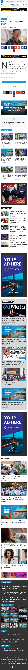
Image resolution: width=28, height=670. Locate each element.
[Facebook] (2, 47)
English (11, 636)
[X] (5, 47)
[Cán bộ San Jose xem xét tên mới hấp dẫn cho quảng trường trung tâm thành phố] (23, 625)
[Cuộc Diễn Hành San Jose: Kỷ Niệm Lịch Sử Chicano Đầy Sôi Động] (14, 615)
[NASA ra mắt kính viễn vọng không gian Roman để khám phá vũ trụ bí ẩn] (4, 244)
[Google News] (14, 86)
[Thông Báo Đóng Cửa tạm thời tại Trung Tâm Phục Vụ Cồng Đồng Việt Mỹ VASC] (21, 136)
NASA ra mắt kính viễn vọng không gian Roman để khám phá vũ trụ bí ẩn (18, 244)
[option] (14, 107)
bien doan (4, 634)
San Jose (6, 639)
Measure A (16, 636)
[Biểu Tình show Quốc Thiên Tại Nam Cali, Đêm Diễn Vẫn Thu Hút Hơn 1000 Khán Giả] (7, 169)
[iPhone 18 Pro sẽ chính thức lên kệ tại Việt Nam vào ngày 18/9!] (14, 609)
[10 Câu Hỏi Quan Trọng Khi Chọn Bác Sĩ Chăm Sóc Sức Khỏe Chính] (14, 625)
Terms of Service (16, 663)
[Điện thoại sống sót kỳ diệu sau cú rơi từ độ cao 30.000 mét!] (23, 615)
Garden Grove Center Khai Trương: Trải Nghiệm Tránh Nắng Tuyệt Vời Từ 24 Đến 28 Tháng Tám (13, 404)
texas (23, 639)
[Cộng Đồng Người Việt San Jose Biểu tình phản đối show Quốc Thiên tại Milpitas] (7, 136)
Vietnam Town (4, 641)
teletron (18, 639)
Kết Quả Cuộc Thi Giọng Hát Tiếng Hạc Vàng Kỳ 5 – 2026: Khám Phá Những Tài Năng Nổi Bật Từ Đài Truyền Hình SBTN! (21, 159)
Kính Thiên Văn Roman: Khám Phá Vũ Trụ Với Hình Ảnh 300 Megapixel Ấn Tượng (18, 237)
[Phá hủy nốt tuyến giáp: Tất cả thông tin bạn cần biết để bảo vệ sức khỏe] (4, 213)
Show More (13, 82)
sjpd (14, 639)
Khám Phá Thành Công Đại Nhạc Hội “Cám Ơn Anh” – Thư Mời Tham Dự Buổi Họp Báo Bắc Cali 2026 (14, 341)
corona (8, 634)
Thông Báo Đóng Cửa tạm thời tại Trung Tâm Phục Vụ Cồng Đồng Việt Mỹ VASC (21, 142)
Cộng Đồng (7, 16)
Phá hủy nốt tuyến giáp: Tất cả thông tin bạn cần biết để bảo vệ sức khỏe (18, 213)
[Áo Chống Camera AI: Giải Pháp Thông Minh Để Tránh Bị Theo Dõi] (5, 625)
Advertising (9, 663)
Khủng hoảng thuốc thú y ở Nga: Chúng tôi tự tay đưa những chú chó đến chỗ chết (18, 220)
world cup (15, 641)
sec (10, 639)
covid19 (3, 636)
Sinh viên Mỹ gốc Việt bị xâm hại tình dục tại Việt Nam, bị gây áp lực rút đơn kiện (14, 109)
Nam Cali (22, 636)
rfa (2, 639)
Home (3, 16)
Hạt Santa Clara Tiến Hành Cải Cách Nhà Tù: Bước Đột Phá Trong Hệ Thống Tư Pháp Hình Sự (13, 522)
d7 (7, 636)
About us (4, 663)
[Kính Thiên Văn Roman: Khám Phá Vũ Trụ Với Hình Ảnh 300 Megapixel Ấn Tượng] (4, 237)
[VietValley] (14, 5)
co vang (19, 634)
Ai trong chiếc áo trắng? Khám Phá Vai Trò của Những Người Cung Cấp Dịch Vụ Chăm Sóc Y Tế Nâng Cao (14, 499)
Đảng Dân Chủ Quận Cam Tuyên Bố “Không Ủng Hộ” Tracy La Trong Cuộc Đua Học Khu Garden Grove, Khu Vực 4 (13, 363)
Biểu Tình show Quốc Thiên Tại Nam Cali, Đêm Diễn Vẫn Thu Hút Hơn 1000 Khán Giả (7, 175)
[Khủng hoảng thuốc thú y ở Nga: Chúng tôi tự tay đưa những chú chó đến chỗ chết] (4, 220)
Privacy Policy (23, 663)
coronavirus (14, 634)
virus (10, 641)
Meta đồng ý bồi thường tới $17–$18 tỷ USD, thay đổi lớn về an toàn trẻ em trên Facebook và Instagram (13, 320)
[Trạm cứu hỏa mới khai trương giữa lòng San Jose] (14, 620)
